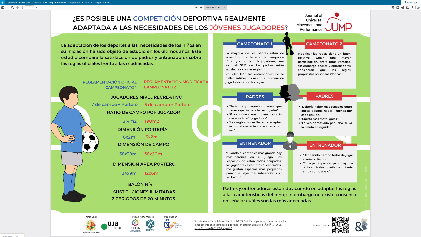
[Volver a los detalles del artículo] (2, 2)
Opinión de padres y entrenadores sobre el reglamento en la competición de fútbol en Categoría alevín (58, 2)
